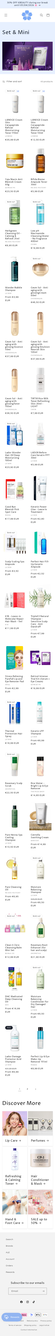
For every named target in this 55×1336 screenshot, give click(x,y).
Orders (9, 1266)
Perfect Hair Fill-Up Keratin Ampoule (40, 564)
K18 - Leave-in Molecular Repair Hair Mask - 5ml (14, 619)
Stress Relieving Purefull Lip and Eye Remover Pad (14, 679)
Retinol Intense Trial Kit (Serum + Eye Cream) (40, 679)
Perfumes (38, 1141)
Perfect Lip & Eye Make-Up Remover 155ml (40, 1059)
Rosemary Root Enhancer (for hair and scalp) (39, 948)
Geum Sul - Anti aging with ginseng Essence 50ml (14, 346)
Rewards (10, 1272)
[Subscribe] (43, 1291)
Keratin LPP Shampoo (37, 732)
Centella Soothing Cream (40, 836)
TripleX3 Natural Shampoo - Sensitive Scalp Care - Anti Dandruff (40, 621)
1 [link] (19, 1089)
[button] (6, 15)
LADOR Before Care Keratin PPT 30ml (40, 455)
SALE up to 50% (39, 1221)
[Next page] (35, 1089)
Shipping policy (30, 1325)
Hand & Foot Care (12, 1221)
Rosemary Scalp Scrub (13, 784)
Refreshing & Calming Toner (13, 1180)
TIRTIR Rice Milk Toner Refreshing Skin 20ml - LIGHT (40, 402)
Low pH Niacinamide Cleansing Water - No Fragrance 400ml (40, 236)
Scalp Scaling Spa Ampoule (14, 563)
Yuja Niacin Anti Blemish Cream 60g (14, 182)
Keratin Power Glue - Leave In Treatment (39, 509)
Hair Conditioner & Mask (40, 1180)
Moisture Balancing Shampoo (36, 890)
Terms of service (15, 1325)
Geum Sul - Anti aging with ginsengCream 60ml (39, 291)
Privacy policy (46, 1321)
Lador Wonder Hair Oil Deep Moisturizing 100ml (13, 456)
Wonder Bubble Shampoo (13, 289)
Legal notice (44, 1325)
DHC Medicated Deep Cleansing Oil (13, 999)
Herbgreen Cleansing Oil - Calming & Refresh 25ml (13, 235)
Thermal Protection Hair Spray (13, 734)
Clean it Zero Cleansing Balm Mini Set (13, 948)
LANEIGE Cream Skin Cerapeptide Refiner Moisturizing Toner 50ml (39, 126)
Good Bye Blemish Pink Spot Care (12, 509)
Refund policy (32, 1321)
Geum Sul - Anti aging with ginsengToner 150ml (13, 402)
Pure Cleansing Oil (13, 888)
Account (10, 1259)
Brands (9, 1246)
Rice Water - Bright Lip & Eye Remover (39, 786)
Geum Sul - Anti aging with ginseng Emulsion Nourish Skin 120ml (40, 347)
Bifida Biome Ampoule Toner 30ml (39, 182)
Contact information (29, 1330)
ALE (8, 1252)
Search (9, 1239)
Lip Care (11, 1141)
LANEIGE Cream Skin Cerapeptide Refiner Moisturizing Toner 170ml (13, 126)
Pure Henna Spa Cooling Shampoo (13, 838)
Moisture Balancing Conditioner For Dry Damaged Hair (40, 1002)
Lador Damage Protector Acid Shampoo (13, 1059)
